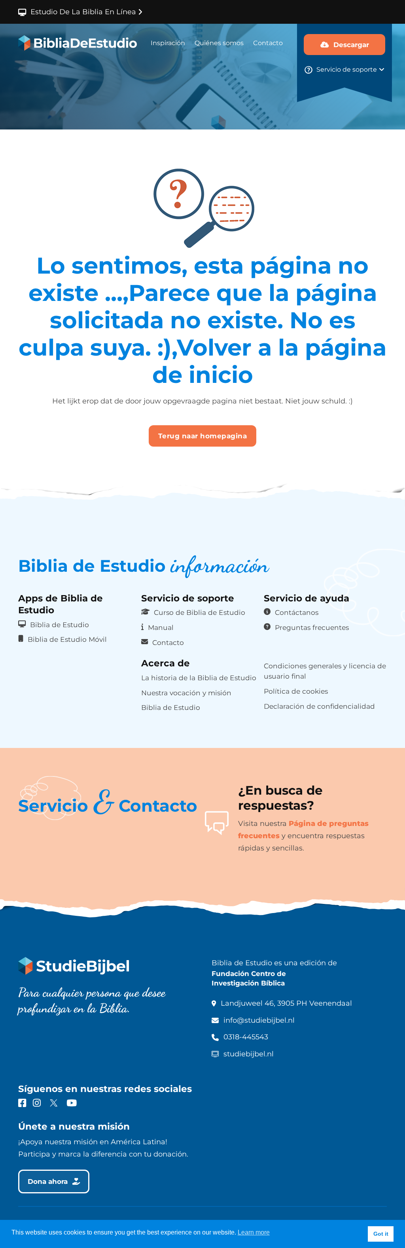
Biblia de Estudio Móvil (67, 639)
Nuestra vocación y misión (186, 693)
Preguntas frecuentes (312, 627)
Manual (161, 627)
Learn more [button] (254, 1232)
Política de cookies (296, 691)
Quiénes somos (219, 43)
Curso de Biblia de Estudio (199, 612)
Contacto (268, 43)
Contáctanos (296, 612)
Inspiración (168, 43)
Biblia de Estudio (59, 624)
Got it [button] (380, 1234)
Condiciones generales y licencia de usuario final (325, 671)
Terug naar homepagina (202, 436)
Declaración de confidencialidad (319, 706)
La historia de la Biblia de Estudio (198, 677)
